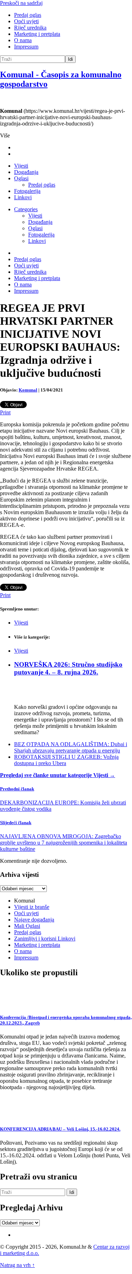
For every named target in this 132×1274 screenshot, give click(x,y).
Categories (26, 209)
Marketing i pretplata (37, 34)
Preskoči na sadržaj (21, 3)
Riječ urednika (30, 28)
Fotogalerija (27, 191)
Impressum (26, 47)
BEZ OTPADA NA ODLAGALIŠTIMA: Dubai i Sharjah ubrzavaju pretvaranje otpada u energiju (70, 747)
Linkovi (23, 197)
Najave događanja (34, 920)
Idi (70, 59)
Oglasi (21, 178)
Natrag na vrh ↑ (17, 1265)
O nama (23, 40)
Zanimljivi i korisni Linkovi (44, 939)
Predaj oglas (27, 15)
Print (5, 412)
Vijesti (21, 166)
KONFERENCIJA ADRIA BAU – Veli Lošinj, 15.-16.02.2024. (60, 1129)
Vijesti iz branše (31, 907)
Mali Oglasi (27, 926)
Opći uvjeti (26, 21)
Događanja (26, 172)
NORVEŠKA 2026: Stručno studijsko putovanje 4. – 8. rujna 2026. (68, 668)
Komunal (28, 390)
